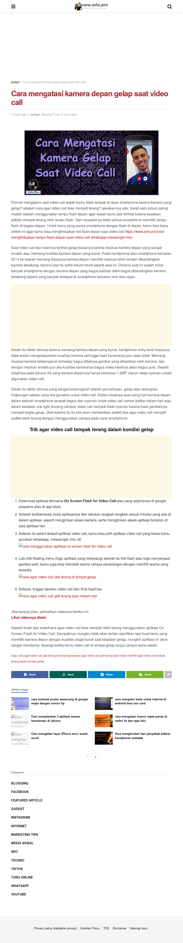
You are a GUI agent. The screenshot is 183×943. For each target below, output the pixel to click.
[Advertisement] (91, 43)
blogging (19, 783)
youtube (18, 894)
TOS (106, 928)
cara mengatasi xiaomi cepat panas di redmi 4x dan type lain (141, 718)
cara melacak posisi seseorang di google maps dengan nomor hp (59, 701)
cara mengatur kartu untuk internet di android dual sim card (140, 701)
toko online (22, 877)
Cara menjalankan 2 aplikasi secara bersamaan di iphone (55, 718)
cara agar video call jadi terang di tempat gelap (46, 655)
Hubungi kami (139, 928)
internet (19, 826)
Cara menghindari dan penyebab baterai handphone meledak (142, 735)
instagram (20, 817)
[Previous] (87, 757)
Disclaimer (119, 928)
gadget (35, 114)
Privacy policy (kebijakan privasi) (55, 928)
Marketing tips (24, 834)
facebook (20, 791)
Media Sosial (22, 843)
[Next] (95, 757)
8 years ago (18, 114)
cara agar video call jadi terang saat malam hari (104, 655)
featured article (26, 800)
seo (14, 851)
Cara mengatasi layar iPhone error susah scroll (59, 735)
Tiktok (17, 868)
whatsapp (20, 885)
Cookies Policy (90, 928)
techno (17, 860)
